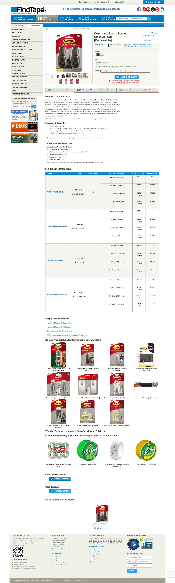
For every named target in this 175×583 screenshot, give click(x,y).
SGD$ (112, 543)
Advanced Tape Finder (58, 541)
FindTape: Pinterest (157, 9)
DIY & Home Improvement (57, 335)
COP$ (95, 541)
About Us (93, 562)
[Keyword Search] (33, 106)
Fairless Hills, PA (18, 568)
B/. (102, 543)
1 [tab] (102, 531)
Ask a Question (148, 40)
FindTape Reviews (57, 551)
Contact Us (93, 550)
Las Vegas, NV (18, 566)
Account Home (56, 557)
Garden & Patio (18, 56)
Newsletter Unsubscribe (59, 565)
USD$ (90, 539)
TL (117, 543)
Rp (104, 541)
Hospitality (68, 331)
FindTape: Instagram (144, 9)
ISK (111, 541)
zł (104, 543)
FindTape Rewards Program (60, 563)
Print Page (152, 33)
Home (50, 29)
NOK (93, 543)
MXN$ (102, 539)
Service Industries (54, 331)
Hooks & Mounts (59, 29)
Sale (14, 90)
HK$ (114, 541)
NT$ (120, 543)
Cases (119, 45)
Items (113, 45)
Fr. (121, 539)
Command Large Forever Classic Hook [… (100, 526)
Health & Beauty (18, 60)
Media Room (94, 560)
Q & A (130, 90)
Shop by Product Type (58, 543)
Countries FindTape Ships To (60, 539)
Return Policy (68, 580)
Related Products (106, 90)
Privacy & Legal (94, 554)
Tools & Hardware (19, 87)
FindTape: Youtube (148, 9)
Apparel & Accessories (21, 40)
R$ (119, 539)
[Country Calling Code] (130, 561)
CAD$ (95, 539)
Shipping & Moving (19, 80)
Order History (56, 559)
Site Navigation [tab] (35, 26)
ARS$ (110, 539)
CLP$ (90, 541)
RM (90, 543)
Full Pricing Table (86, 90)
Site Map (92, 556)
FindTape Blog (94, 558)
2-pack (105, 62)
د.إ (107, 539)
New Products (18, 29)
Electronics (17, 53)
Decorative (70, 29)
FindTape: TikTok (153, 9)
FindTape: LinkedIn (162, 9)
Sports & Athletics (19, 84)
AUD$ (115, 539)
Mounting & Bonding (79, 335)
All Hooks (67, 327)
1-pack (99, 62)
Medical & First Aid (19, 63)
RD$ (101, 541)
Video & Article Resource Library (61, 549)
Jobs (91, 564)
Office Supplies (18, 67)
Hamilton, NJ (17, 562)
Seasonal (16, 36)
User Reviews (150, 90)
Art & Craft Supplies (20, 43)
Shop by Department (58, 545)
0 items (153, 2)
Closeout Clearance (20, 94)
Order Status (55, 561)
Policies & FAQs (94, 552)
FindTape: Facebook (139, 9)
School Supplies (18, 74)
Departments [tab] (19, 26)
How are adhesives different (77, 152)
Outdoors (16, 70)
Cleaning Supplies (19, 46)
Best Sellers (17, 33)
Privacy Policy (78, 580)
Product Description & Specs (60, 90)
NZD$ (98, 543)
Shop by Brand (56, 547)
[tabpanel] (102, 517)
